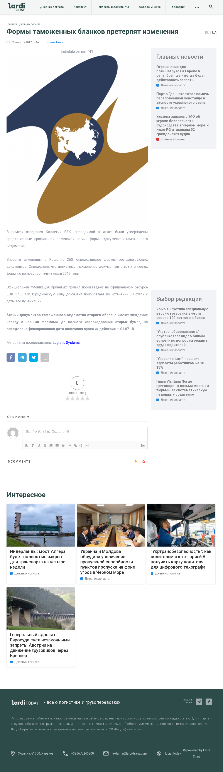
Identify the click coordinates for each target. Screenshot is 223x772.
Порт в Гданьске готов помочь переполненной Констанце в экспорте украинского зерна (182, 98)
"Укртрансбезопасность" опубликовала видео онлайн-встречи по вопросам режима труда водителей (182, 338)
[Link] (75, 445)
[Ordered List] (51, 445)
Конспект (80, 7)
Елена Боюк (55, 42)
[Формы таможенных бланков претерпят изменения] (11, 358)
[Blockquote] (63, 445)
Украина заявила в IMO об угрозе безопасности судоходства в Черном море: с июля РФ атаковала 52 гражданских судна (182, 125)
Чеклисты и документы (112, 7)
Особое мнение (150, 7)
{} (81, 445)
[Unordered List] (57, 445)
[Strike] (45, 445)
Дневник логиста (52, 7)
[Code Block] (69, 445)
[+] (87, 445)
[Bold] (27, 445)
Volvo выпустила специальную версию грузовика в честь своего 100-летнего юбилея (182, 313)
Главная (12, 24)
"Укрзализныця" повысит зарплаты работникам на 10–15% (181, 363)
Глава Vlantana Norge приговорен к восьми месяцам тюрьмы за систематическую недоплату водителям (182, 388)
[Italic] (33, 445)
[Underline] (39, 445)
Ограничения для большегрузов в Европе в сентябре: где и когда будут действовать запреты (180, 73)
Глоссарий (178, 7)
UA (214, 33)
